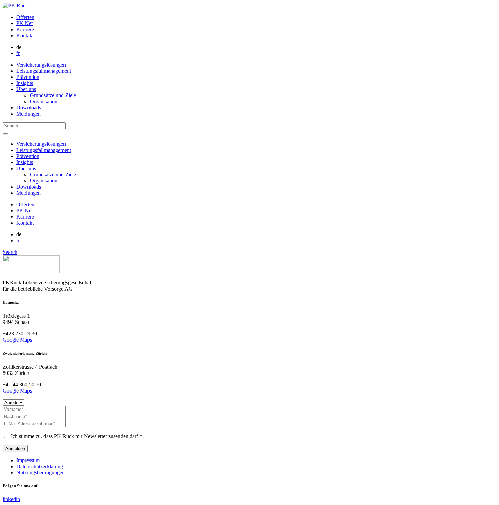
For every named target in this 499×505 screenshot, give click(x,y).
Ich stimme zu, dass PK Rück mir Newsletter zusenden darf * (76, 436)
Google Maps (17, 340)
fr (18, 53)
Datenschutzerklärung (39, 466)
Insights (24, 83)
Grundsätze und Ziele (53, 95)
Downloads (28, 107)
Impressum (28, 460)
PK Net (24, 23)
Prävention (27, 77)
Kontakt (25, 35)
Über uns (26, 89)
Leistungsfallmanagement (43, 71)
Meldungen (28, 114)
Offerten (25, 17)
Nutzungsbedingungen (40, 472)
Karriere (25, 29)
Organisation (43, 101)
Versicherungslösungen (41, 65)
